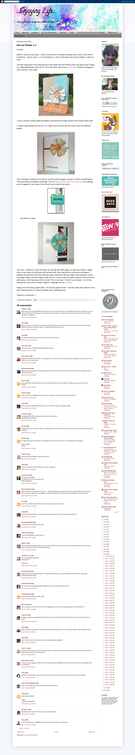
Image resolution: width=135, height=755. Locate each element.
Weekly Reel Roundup (109, 374)
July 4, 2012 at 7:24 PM (28, 667)
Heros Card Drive (110, 625)
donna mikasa (25, 660)
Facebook (63, 32)
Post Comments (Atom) (31, 735)
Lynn (22, 403)
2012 (105, 554)
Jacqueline (24, 414)
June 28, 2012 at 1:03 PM (28, 506)
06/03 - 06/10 (109, 633)
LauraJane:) (25, 475)
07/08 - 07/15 (109, 618)
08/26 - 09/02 (109, 600)
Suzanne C (24, 709)
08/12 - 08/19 (109, 605)
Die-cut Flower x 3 (110, 622)
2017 (105, 541)
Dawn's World (108, 403)
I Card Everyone (108, 319)
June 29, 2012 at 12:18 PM (29, 588)
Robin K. (23, 543)
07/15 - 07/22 (109, 615)
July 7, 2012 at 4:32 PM (28, 677)
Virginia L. (24, 309)
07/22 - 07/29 (109, 613)
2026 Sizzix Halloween (109, 380)
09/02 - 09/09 (109, 598)
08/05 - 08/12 (109, 608)
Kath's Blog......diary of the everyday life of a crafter (110, 327)
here (39, 57)
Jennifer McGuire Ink (110, 447)
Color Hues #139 (108, 492)
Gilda (22, 464)
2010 (105, 690)
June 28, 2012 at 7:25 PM (28, 537)
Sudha (23, 693)
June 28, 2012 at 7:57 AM (28, 448)
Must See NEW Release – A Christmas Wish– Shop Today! (111, 500)
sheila (23, 627)
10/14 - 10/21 (109, 583)
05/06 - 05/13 (109, 642)
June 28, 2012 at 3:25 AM (28, 375)
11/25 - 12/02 (109, 568)
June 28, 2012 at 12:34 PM (29, 483)
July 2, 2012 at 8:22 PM (28, 632)
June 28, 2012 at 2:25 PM (28, 516)
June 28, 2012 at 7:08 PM (28, 527)
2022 (105, 529)
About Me (25, 32)
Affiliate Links (112, 32)
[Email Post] (35, 300)
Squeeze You (107, 386)
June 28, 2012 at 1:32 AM (28, 363)
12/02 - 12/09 (109, 566)
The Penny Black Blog (110, 497)
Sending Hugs (108, 457)
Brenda (23, 426)
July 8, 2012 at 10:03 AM (28, 704)
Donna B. (24, 393)
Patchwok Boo (107, 508)
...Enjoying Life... (36, 11)
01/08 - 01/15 (109, 682)
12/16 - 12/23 (109, 561)
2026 (105, 519)
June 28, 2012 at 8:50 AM (28, 469)
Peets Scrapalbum (109, 391)
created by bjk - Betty (110, 430)
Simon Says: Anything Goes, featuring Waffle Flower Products (109, 441)
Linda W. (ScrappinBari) (28, 683)
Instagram (35, 32)
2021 (105, 532)
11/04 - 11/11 (109, 576)
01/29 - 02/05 (109, 675)
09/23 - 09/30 (109, 590)
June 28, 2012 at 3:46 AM (28, 387)
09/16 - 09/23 (109, 593)
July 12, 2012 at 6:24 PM (28, 724)
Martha (23, 438)
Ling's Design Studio (110, 507)
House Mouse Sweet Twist (110, 346)
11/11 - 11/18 (109, 573)
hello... (105, 368)
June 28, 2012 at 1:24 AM (28, 350)
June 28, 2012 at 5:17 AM (28, 420)
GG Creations (108, 360)
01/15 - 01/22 (109, 679)
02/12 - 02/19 (109, 670)
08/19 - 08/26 (109, 603)
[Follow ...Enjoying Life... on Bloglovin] (111, 169)
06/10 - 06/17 (109, 630)
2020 (105, 534)
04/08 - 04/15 (109, 650)
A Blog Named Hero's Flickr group (67, 182)
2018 (105, 539)
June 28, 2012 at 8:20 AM (28, 459)
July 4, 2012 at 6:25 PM (28, 654)
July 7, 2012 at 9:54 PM (28, 688)
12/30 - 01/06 (109, 556)
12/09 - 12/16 (109, 563)
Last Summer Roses (109, 458)
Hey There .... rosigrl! (110, 366)
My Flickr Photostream (49, 32)
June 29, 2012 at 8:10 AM (28, 578)
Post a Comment (24, 728)
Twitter (72, 32)
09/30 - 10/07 (109, 588)
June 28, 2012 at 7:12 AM (28, 432)
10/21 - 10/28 (109, 581)
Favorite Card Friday (109, 416)
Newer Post (20, 732)
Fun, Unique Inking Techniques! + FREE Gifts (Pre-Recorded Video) (110, 450)
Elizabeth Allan (25, 571)
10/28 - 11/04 (109, 578)
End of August (107, 362)
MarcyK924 (24, 604)
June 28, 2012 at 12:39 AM (29, 340)
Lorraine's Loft (108, 345)
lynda (23, 512)
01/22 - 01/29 (109, 677)
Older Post (92, 732)
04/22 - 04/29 (109, 645)
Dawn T (23, 380)
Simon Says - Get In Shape (111, 330)
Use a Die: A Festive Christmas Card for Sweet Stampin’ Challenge (110, 407)
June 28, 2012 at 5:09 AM (28, 408)
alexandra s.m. (25, 555)
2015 (105, 546)
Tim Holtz (106, 379)
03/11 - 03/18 (109, 660)
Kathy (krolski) (25, 533)
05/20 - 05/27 (109, 638)
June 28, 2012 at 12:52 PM (29, 495)
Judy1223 (24, 615)
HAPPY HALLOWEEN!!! (110, 399)
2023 (105, 527)
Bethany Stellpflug (26, 522)
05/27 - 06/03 (109, 635)
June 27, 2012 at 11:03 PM (29, 317)
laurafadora (107, 385)
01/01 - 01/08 (109, 684)
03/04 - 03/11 (109, 662)
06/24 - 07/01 (109, 620)
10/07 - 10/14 (109, 585)
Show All (116, 512)
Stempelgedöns (26, 594)
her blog (68, 282)
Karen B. (24, 454)
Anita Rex (24, 648)
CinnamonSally (25, 583)
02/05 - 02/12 (109, 672)
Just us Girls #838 (108, 321)
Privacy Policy (19, 36)
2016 (105, 544)
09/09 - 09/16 (109, 595)
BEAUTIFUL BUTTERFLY (110, 432)
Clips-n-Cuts (107, 373)
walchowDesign (26, 368)
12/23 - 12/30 (109, 558)
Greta (23, 323)
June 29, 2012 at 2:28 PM (28, 599)
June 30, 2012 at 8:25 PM (28, 609)
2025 (105, 522)
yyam (23, 637)
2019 (105, 537)
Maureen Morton (26, 489)
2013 (105, 551)
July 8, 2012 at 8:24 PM (28, 714)
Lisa (22, 501)
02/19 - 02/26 (109, 667)
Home (17, 32)
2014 (105, 549)
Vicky (23, 672)
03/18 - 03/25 (109, 657)
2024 (105, 524)
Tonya (23, 720)
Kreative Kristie (108, 397)
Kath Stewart (25, 356)
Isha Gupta (24, 345)
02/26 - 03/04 (109, 665)
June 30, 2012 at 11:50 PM (29, 621)
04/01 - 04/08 (109, 652)
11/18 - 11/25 (109, 571)
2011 (105, 687)
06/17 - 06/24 (109, 628)
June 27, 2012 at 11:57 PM (29, 329)
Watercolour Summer (109, 466)
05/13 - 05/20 (109, 640)
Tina (22, 335)
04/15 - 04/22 (109, 647)
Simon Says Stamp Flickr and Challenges (91, 32)
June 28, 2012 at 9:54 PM (28, 550)
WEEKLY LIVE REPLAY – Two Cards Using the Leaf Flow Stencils (110, 474)
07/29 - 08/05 (109, 610)
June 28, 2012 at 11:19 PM (29, 565)
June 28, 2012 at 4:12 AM (28, 397)
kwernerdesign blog (110, 471)
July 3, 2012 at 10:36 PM (28, 642)
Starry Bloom (107, 393)
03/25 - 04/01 (109, 655)
